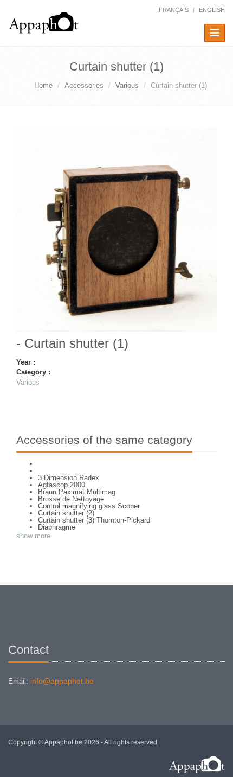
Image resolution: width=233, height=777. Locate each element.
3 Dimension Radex (68, 478)
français (174, 10)
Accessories (83, 85)
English (212, 10)
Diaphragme (56, 527)
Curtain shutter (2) (66, 513)
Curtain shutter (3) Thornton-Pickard (94, 520)
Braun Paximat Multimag (76, 492)
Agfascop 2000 (61, 485)
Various (127, 85)
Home (43, 85)
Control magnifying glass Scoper (89, 506)
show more (33, 536)
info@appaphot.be (62, 681)
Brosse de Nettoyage (71, 499)
